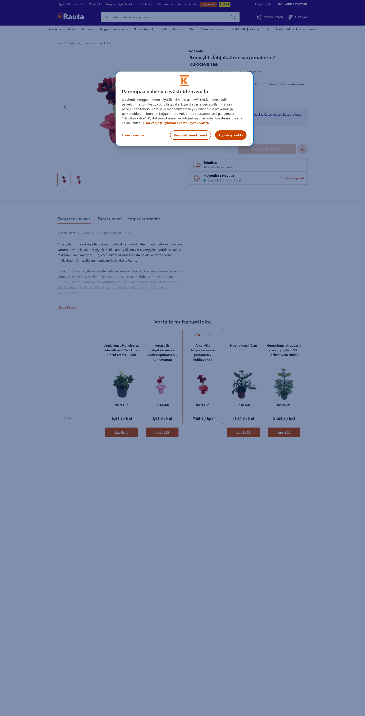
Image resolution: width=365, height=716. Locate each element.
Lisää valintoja (133, 135)
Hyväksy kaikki (231, 135)
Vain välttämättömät (190, 135)
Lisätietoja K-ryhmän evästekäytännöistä (175, 123)
